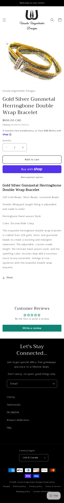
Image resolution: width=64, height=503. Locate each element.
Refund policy (19, 486)
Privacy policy (35, 486)
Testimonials (13, 404)
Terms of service (53, 486)
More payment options (32, 177)
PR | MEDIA (13, 412)
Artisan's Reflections (18, 420)
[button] (4, 20)
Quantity (7, 140)
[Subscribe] (53, 384)
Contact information (42, 492)
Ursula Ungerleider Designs (30, 482)
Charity (11, 397)
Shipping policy (23, 492)
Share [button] (9, 277)
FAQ (9, 428)
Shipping (6, 125)
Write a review (32, 328)
